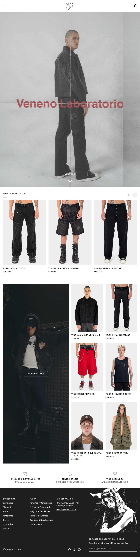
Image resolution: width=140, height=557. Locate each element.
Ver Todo (7, 528)
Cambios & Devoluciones (41, 520)
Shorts (6, 520)
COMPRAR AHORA (36, 374)
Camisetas (8, 503)
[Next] (134, 194)
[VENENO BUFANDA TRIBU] (121, 425)
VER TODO (70, 174)
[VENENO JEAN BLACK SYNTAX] (115, 232)
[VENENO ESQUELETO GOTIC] (121, 367)
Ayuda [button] (33, 499)
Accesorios (8, 524)
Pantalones (8, 516)
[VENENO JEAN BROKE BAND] (121, 308)
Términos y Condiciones (41, 503)
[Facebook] (69, 549)
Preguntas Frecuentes (40, 511)
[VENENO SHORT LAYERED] (87, 367)
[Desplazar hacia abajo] (70, 182)
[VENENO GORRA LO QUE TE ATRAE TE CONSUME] (87, 425)
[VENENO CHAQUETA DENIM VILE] (87, 308)
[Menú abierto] (7, 6)
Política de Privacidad (40, 507)
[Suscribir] (135, 548)
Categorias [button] (9, 499)
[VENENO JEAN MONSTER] (24, 232)
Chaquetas (8, 507)
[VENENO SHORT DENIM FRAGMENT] (69, 232)
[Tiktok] (74, 549)
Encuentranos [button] (64, 499)
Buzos (5, 511)
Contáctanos (36, 524)
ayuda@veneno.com (66, 509)
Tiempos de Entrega (39, 516)
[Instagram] (79, 549)
